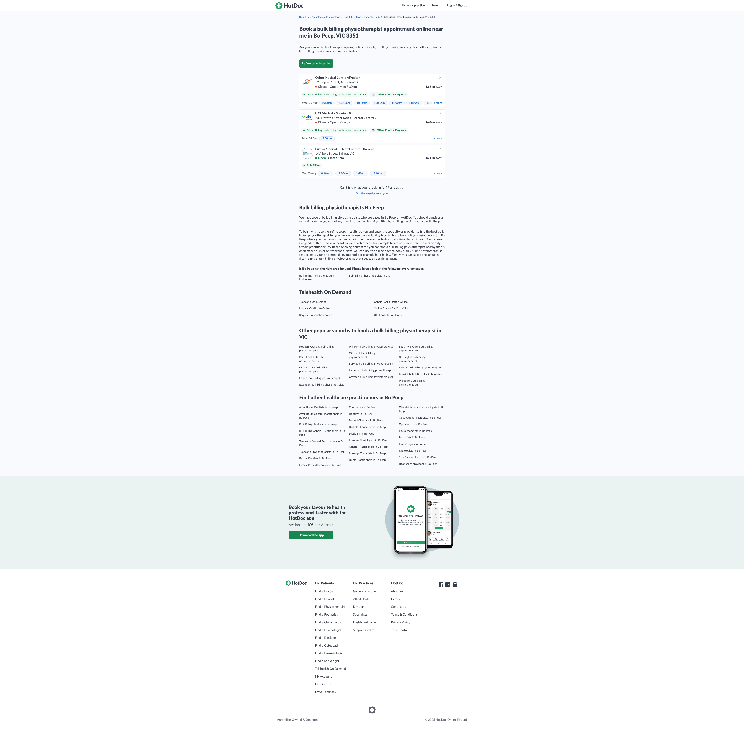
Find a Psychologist (328, 630)
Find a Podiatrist (326, 614)
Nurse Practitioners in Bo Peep (367, 460)
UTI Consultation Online (388, 315)
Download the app (311, 535)
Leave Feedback (325, 692)
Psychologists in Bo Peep (413, 444)
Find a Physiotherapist (330, 606)
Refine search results (316, 63)
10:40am (362, 103)
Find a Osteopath (327, 645)
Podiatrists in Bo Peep (412, 437)
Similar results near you (372, 193)
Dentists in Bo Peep (361, 414)
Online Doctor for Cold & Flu (391, 308)
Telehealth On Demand (312, 302)
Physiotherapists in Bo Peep (415, 431)
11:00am (397, 103)
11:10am (414, 103)
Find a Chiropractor (328, 622)
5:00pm (327, 138)
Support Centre (363, 630)
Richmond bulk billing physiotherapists (372, 370)
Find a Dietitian (325, 637)
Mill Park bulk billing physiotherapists (371, 346)
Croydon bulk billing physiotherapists (371, 377)
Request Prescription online (315, 315)
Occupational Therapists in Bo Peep (420, 418)
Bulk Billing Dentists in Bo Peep (318, 424)
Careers (396, 599)
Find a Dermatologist (329, 653)
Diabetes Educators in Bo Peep (367, 427)
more (438, 103)
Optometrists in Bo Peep (413, 424)
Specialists (360, 614)
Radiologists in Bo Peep (413, 450)
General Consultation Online (391, 302)
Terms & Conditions (404, 614)
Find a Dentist (324, 599)
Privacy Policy (400, 622)
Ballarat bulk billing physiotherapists (420, 367)
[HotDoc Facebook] (440, 584)
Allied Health (362, 599)
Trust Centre (399, 630)
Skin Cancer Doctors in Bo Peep (418, 457)
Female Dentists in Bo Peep (315, 458)
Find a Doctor (324, 591)
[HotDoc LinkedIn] (447, 584)
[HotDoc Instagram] (454, 584)
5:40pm (378, 173)
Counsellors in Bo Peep (362, 407)
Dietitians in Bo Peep (361, 433)
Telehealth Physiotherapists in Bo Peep (322, 452)
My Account (323, 676)
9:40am (360, 173)
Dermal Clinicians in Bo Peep (366, 420)
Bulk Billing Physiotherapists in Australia (319, 17)
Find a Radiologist (327, 661)
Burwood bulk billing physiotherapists (371, 363)
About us (397, 591)
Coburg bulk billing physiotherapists (320, 378)
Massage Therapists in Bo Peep (367, 453)
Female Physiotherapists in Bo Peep (320, 465)
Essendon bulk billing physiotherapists (321, 384)
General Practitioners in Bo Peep (368, 447)
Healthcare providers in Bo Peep (418, 464)
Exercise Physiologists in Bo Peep (368, 440)
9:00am (343, 173)
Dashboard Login (364, 622)
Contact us (398, 606)
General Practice (364, 591)
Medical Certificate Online (314, 308)
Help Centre (323, 684)
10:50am (379, 103)
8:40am (325, 173)
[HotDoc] (289, 5)
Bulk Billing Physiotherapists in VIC (362, 17)
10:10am (344, 103)
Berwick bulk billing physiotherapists (420, 374)
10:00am (327, 103)
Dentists (358, 606)
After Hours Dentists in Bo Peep (318, 407)
